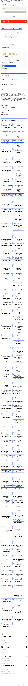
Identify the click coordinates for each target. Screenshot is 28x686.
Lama (18, 312)
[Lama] (18, 310)
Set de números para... (6, 530)
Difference (7, 204)
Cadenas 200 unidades (18, 169)
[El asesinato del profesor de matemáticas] (18, 202)
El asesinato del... (18, 205)
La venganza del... (6, 313)
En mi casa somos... (18, 225)
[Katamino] (7, 290)
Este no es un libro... (7, 566)
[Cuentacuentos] (7, 556)
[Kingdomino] (18, 296)
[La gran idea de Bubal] (8, 37)
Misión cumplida (18, 357)
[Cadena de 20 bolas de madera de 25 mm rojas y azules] (7, 501)
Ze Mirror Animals (6, 429)
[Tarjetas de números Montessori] (18, 542)
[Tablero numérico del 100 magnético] (18, 533)
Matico (18, 337)
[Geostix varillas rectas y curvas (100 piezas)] (18, 257)
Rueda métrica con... (18, 393)
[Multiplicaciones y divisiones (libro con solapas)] (18, 600)
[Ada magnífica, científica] (7, 132)
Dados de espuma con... (18, 197)
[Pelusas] (7, 368)
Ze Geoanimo (18, 422)
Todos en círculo (18, 619)
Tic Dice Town (6, 551)
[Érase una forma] (18, 230)
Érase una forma (18, 231)
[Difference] (7, 202)
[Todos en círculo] (18, 617)
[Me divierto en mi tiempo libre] (18, 592)
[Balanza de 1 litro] (7, 149)
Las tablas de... (18, 581)
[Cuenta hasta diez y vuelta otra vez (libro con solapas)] (7, 195)
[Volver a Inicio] (2, 28)
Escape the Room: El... (6, 239)
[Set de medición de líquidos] (18, 398)
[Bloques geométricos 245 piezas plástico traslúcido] (18, 149)
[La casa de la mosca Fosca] (7, 571)
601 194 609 (7, 1)
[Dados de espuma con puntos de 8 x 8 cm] (18, 195)
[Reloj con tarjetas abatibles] (18, 383)
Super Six (18, 529)
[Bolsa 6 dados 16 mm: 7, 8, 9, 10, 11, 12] (18, 463)
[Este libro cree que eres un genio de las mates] (18, 236)
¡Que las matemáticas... (18, 436)
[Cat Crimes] (7, 179)
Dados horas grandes (18, 502)
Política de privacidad (5, 660)
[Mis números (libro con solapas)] (18, 348)
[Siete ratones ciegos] (7, 617)
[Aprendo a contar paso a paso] (18, 132)
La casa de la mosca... (6, 574)
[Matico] (18, 335)
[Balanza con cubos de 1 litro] (18, 141)
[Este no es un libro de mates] (7, 563)
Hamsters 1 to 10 (18, 515)
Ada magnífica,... (7, 133)
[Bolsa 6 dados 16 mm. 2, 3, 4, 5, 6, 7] (18, 448)
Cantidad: (17, 60)
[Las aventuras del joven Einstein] (7, 578)
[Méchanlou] (18, 341)
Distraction (18, 509)
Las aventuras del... (7, 581)
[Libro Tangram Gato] (18, 586)
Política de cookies (5, 663)
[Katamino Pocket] (7, 296)
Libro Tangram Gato (18, 587)
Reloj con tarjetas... (18, 386)
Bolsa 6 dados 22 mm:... (18, 488)
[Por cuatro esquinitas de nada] (18, 608)
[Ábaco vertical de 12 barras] (18, 124)
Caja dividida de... (6, 626)
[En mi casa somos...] (18, 223)
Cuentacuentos (7, 558)
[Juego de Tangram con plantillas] (7, 274)
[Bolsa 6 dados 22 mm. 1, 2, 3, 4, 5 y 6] (18, 478)
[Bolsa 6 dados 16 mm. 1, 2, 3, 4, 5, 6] (7, 448)
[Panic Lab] (18, 362)
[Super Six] (18, 527)
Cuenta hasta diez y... (7, 197)
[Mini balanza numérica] (7, 348)
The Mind (18, 416)
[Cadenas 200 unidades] (18, 167)
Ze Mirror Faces (18, 429)
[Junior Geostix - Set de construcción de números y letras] (18, 282)
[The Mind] (18, 414)
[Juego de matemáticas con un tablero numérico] (18, 265)
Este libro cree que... (18, 239)
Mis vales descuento (5, 652)
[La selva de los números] (18, 302)
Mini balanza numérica (6, 350)
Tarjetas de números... (7, 545)
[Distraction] (18, 507)
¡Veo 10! (18, 551)
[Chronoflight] (18, 179)
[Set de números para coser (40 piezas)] (7, 527)
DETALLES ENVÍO (4, 68)
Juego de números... (18, 522)
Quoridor (6, 376)
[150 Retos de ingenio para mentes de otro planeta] (7, 124)
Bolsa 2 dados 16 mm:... (6, 444)
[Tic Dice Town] (7, 549)
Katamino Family (18, 292)
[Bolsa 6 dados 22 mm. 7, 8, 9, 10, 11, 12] (7, 486)
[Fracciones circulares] (7, 243)
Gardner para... (18, 566)
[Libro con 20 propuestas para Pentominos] (7, 586)
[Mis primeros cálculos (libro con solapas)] (7, 355)
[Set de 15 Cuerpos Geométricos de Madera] (7, 398)
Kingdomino (18, 298)
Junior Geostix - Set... (18, 277)
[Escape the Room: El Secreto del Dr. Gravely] (7, 236)
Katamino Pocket (6, 298)
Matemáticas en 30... (7, 338)
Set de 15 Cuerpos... (7, 401)
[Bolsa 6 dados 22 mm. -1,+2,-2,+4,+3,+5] (7, 478)
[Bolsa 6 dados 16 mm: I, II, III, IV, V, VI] (7, 471)
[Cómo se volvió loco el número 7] (7, 186)
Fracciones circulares (7, 245)
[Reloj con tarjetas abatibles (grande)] (7, 390)
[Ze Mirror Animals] (7, 427)
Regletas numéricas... (18, 378)
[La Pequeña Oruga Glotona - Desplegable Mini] (18, 571)
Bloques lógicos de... (7, 170)
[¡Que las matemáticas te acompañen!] (18, 433)
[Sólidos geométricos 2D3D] (7, 405)
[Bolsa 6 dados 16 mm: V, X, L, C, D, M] (18, 471)
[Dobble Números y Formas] (7, 513)
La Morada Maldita (7, 304)
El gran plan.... (18, 219)
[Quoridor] (7, 374)
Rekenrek (6, 385)
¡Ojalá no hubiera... (7, 436)
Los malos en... (6, 328)
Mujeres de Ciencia (6, 601)
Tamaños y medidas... (7, 417)
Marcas (5, 28)
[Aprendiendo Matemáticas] (14, 16)
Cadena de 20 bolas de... (18, 496)
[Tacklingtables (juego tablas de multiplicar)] (18, 405)
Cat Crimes (7, 181)
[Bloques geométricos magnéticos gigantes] (18, 158)
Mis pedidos (3, 649)
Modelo (2, 47)
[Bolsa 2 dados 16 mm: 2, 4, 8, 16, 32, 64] (7, 441)
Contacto (3, 640)
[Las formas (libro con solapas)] (18, 316)
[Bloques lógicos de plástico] (7, 167)
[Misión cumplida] (18, 355)
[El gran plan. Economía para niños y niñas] (18, 216)
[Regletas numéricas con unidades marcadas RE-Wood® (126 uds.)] (18, 375)
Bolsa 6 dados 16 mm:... (6, 459)
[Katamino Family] (18, 290)
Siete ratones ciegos (7, 619)
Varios (10, 28)
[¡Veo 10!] (18, 549)
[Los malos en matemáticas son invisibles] (7, 325)
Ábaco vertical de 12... (18, 127)
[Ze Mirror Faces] (18, 427)
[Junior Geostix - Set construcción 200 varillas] (18, 274)
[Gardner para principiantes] (18, 563)
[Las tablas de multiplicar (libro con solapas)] (18, 578)
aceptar (2, 680)
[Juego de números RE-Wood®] (18, 520)
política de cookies (21, 684)
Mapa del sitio (4, 642)
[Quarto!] (18, 368)
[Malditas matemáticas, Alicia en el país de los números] (18, 326)
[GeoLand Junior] (18, 251)
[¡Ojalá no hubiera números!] (7, 433)
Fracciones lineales (7, 253)
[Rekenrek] (7, 383)
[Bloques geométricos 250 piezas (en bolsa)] (7, 158)
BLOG (9, 3)
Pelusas (7, 370)
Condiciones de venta (5, 658)
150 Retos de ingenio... (6, 127)
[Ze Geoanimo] (18, 420)
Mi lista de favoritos (5, 654)
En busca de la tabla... (18, 559)
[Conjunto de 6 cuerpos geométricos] (18, 186)
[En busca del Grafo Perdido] (7, 223)
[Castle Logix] (18, 173)
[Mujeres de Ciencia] (7, 599)
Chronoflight (18, 181)
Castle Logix (18, 175)
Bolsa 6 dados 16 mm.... (18, 444)
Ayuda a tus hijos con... (7, 143)
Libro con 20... (6, 589)
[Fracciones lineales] (7, 251)
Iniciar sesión (12, 5)
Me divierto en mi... (18, 595)
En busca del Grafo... (7, 226)
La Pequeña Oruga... (18, 574)
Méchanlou (18, 343)
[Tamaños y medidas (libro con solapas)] (7, 414)
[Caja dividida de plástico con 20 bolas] (7, 623)
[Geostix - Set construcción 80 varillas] (7, 257)
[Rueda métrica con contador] (18, 390)
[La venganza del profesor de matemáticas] (7, 310)
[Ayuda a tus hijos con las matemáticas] (7, 141)
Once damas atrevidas (6, 610)
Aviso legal (3, 661)
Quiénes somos (4, 638)
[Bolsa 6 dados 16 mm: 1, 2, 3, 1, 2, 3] (7, 456)
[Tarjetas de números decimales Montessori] (7, 542)
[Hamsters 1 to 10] (18, 513)
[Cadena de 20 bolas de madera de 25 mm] (18, 493)
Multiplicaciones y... (18, 604)
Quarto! (18, 370)
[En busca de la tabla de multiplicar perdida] (18, 556)
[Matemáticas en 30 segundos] (7, 335)
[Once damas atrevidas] (7, 608)
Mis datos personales (5, 650)
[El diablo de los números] (7, 209)
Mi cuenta (5, 647)
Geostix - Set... (6, 260)
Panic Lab (18, 363)
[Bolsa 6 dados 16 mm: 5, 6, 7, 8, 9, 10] (7, 463)
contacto (5, 4)
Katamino (6, 292)
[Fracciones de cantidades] (18, 243)
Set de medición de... (18, 401)
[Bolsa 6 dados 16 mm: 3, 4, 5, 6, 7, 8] (18, 456)
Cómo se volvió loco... (6, 189)
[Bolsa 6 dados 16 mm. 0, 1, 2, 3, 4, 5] (18, 441)
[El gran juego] (18, 209)
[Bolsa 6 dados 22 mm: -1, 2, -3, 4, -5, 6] (18, 486)
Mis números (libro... (18, 351)
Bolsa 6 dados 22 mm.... (6, 481)
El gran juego (18, 211)
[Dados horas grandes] (18, 500)
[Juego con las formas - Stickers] (7, 265)
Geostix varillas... (18, 260)
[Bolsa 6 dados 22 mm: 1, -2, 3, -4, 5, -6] (7, 493)
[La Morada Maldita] (7, 302)
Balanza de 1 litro (6, 151)
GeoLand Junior (18, 253)
